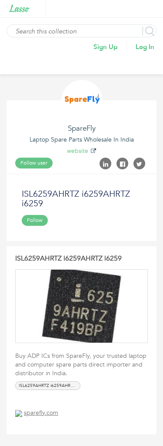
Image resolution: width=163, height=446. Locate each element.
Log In (145, 47)
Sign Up (105, 47)
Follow (35, 220)
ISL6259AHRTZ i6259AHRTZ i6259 (68, 258)
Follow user (33, 162)
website (77, 151)
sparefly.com (41, 413)
